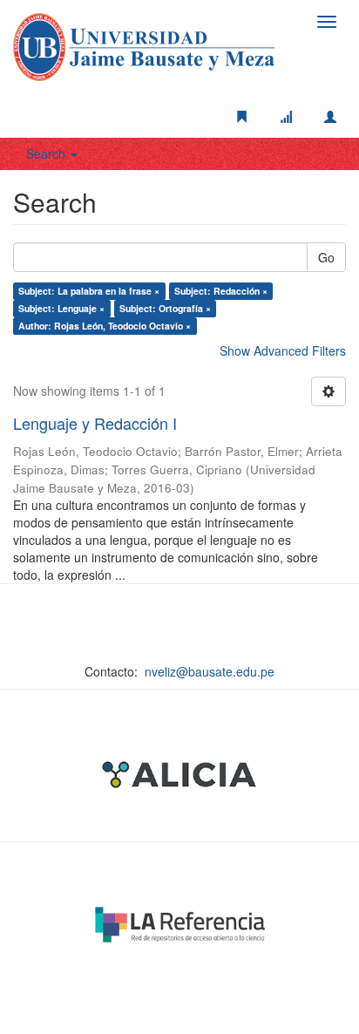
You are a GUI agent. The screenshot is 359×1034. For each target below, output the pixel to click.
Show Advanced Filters (283, 350)
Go (326, 257)
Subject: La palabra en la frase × (88, 290)
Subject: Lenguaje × (61, 308)
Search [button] (47, 153)
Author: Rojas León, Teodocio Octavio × (104, 325)
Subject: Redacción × (221, 290)
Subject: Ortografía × (165, 308)
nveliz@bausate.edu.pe (209, 671)
